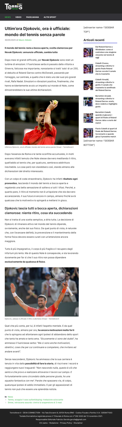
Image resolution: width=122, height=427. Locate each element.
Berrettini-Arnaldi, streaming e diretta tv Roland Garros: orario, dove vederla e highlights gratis (106, 101)
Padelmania (32, 17)
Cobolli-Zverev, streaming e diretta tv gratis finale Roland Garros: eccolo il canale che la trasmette (105, 68)
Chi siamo (43, 423)
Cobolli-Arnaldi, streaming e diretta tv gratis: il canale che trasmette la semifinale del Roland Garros (105, 84)
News (8, 17)
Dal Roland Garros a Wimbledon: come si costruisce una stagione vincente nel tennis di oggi (105, 52)
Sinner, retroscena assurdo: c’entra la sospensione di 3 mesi (35, 402)
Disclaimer (78, 423)
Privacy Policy (66, 423)
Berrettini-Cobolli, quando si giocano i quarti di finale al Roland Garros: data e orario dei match (105, 117)
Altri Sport (50, 17)
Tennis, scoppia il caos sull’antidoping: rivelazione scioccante (35, 399)
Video (18, 17)
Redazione (53, 423)
